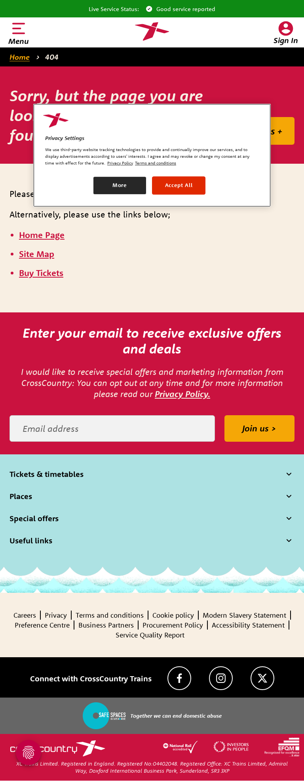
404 (52, 57)
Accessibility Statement (248, 625)
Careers (24, 615)
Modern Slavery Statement (244, 615)
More (119, 185)
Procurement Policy (172, 625)
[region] (152, 155)
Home (20, 57)
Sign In (286, 40)
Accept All (179, 185)
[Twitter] (262, 678)
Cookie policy (173, 615)
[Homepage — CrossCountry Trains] (152, 31)
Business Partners (106, 625)
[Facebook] (179, 678)
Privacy (56, 615)
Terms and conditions (110, 615)
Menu (18, 41)
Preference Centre (42, 625)
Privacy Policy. (182, 393)
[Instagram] (221, 678)
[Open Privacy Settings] (28, 752)
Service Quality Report (150, 634)
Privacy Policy (120, 163)
